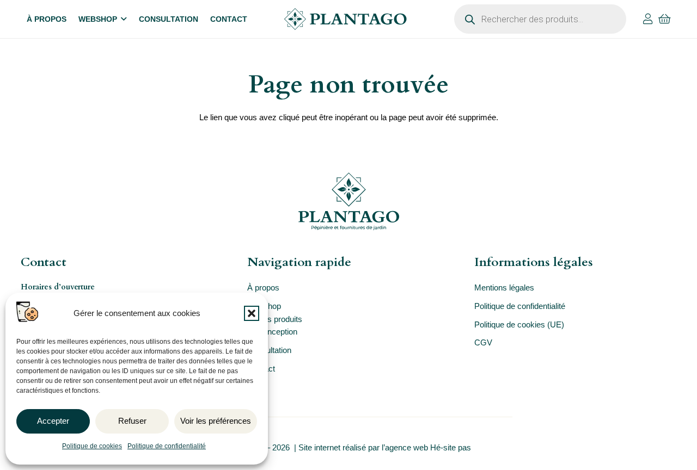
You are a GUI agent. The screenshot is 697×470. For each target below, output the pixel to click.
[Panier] (665, 19)
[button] (251, 313)
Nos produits (279, 319)
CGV (483, 342)
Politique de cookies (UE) (519, 324)
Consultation (269, 350)
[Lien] (648, 19)
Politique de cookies (92, 446)
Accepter (53, 420)
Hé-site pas (451, 447)
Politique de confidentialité (166, 446)
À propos (263, 287)
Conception (277, 331)
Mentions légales (504, 287)
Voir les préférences (215, 420)
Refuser (132, 420)
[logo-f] (348, 201)
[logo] (345, 19)
